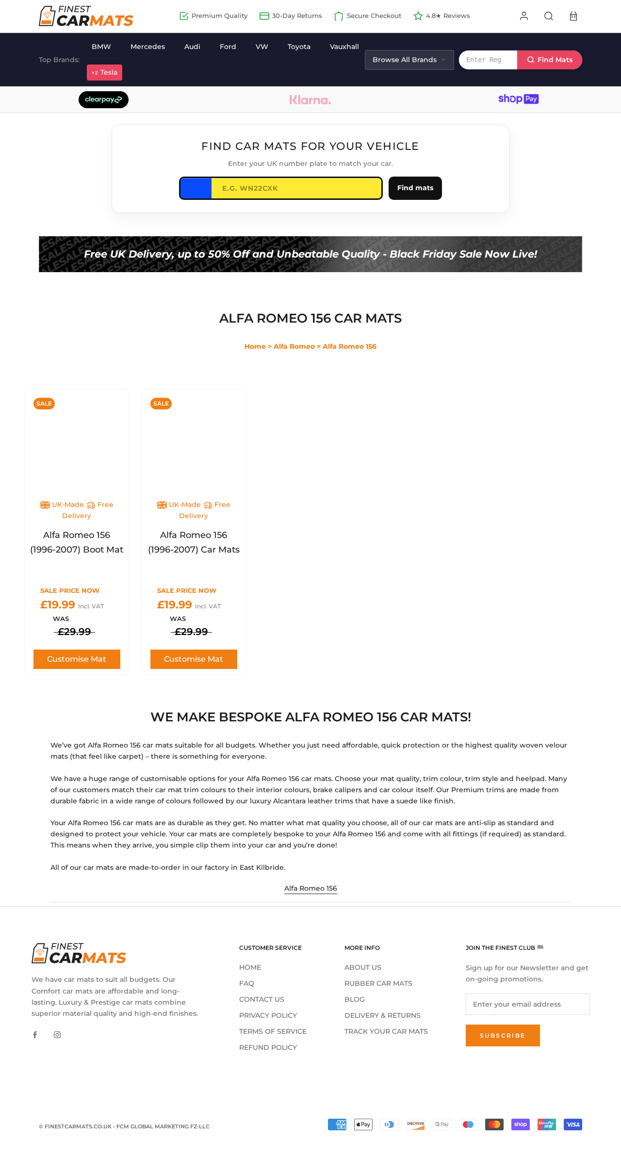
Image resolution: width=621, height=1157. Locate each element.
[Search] (548, 16)
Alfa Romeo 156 (310, 888)
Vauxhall (344, 46)
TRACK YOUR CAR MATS (386, 1031)
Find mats (415, 187)
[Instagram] (57, 1034)
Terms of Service (273, 1031)
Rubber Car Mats (378, 983)
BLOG (354, 999)
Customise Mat (76, 659)
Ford (228, 46)
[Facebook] (35, 1034)
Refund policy (268, 1047)
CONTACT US (261, 999)
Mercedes (148, 46)
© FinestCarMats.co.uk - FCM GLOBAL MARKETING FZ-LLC (124, 1126)
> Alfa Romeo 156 (346, 346)
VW (262, 46)
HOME (250, 967)
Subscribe (503, 1035)
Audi (192, 46)
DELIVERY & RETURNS (382, 1015)
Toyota (299, 46)
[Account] (524, 16)
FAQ (246, 983)
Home (255, 346)
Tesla (108, 72)
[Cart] (573, 16)
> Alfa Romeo (291, 346)
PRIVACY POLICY (268, 1015)
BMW (101, 46)
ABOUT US (362, 967)
